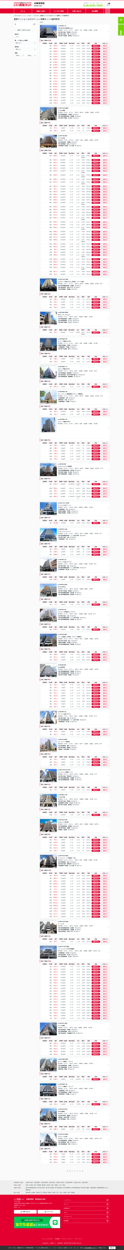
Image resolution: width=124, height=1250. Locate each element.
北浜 (68, 144)
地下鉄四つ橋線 (63, 118)
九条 (68, 34)
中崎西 (65, 1023)
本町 (69, 1144)
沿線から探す (40, 11)
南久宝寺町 (67, 769)
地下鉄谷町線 (62, 142)
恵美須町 (69, 373)
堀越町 (67, 946)
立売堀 (31, 1185)
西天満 (65, 819)
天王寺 (67, 953)
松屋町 (72, 285)
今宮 (67, 398)
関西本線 (61, 399)
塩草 (66, 339)
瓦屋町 (66, 279)
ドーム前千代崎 (74, 535)
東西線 (60, 749)
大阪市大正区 (62, 503)
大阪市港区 (85, 1182)
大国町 (70, 318)
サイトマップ (79, 1238)
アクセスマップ (68, 1216)
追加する (105, 45)
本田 (65, 609)
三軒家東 (67, 503)
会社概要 (95, 11)
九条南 (65, 529)
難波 (66, 1069)
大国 (66, 391)
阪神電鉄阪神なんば (102, 1187)
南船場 (66, 108)
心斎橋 (70, 114)
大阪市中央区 (62, 108)
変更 (34, 24)
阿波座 (68, 32)
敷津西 (66, 1059)
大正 (67, 509)
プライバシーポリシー (67, 1238)
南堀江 (65, 634)
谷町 (52, 1185)
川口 (65, 25)
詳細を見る (96, 45)
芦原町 (68, 345)
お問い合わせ (76, 11)
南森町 (68, 747)
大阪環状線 (62, 347)
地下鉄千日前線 (63, 35)
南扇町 (65, 739)
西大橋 (72, 470)
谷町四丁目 (39, 1192)
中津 (69, 1031)
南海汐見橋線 (62, 345)
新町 (65, 464)
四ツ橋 (70, 118)
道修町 (66, 1134)
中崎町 (68, 1029)
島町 (66, 135)
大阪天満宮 (66, 749)
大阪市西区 (61, 25)
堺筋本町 (69, 776)
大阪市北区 (61, 739)
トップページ (67, 1200)
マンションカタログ (48, 1238)
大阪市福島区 (69, 1182)
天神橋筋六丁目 (71, 1033)
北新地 (65, 829)
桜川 (69, 348)
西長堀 (70, 35)
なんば (70, 320)
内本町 (48, 1185)
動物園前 (70, 376)
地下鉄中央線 (62, 32)
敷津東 (66, 312)
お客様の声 (67, 1208)
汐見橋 (68, 513)
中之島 (71, 803)
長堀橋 (72, 116)
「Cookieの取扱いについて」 (90, 1247)
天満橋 (68, 142)
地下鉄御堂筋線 (63, 114)
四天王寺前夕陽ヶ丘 (72, 374)
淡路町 (66, 855)
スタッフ (66, 1204)
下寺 (66, 366)
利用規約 (57, 1238)
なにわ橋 (71, 145)
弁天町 (67, 721)
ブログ (65, 1212)
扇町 (68, 745)
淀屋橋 (70, 826)
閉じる (112, 1247)
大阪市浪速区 (62, 312)
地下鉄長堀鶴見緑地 (64, 116)
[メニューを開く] (107, 11)
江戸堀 (65, 794)
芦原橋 (67, 347)
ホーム (23, 11)
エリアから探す (59, 11)
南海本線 (61, 1069)
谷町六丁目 (70, 287)
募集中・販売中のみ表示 (23, 30)
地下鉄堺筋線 (62, 144)
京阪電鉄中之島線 (63, 145)
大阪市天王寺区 (62, 946)
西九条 (67, 569)
